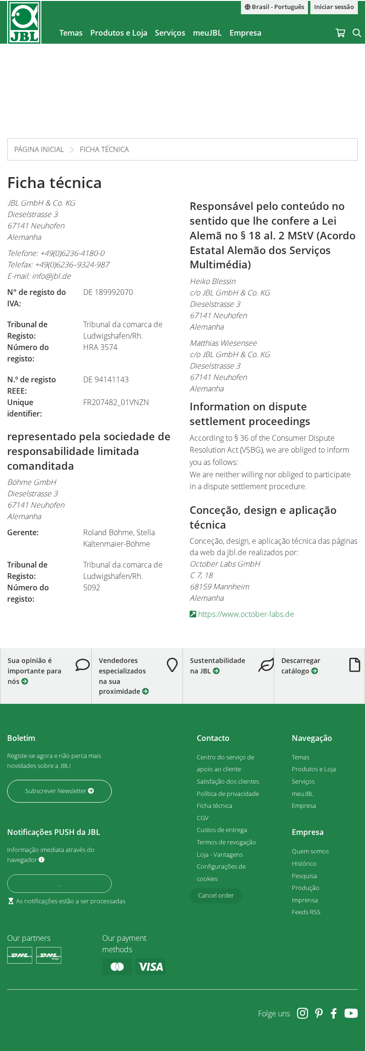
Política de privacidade (228, 793)
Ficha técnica (104, 149)
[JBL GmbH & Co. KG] (24, 22)
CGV (203, 818)
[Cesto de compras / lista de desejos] (340, 22)
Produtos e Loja (118, 33)
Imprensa (305, 900)
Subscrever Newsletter (56, 790)
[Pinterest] (319, 1013)
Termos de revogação (226, 842)
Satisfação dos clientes (228, 781)
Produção (305, 887)
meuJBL (207, 33)
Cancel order (216, 895)
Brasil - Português (277, 7)
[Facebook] (333, 1013)
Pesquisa (304, 875)
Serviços (170, 33)
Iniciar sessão (334, 7)
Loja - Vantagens (220, 854)
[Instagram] (302, 1013)
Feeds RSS (306, 912)
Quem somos (310, 851)
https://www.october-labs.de (245, 614)
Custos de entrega (222, 829)
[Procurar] (357, 22)
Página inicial (39, 149)
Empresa (245, 33)
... (59, 883)
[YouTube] (351, 1013)
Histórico (304, 863)
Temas (71, 33)
